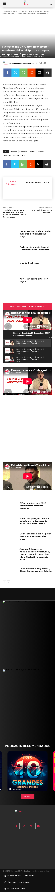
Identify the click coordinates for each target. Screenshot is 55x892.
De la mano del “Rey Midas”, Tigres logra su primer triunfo (36, 569)
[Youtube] (38, 826)
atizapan (13, 152)
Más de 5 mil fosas (30, 263)
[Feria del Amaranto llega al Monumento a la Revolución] (10, 251)
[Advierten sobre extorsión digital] (10, 282)
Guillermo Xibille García (22, 63)
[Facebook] (7, 73)
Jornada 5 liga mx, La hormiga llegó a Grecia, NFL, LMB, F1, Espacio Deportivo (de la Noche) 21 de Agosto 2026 (35, 554)
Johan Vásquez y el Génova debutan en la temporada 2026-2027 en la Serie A (34, 521)
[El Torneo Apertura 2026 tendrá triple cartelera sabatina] (10, 507)
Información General (26, 11)
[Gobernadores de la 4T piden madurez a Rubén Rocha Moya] (10, 235)
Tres (23, 155)
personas (7, 155)
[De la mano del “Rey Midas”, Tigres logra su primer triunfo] (10, 572)
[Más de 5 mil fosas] (10, 267)
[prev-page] (4, 582)
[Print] (48, 73)
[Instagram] (24, 826)
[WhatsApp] (23, 73)
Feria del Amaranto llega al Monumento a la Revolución (35, 248)
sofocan (16, 155)
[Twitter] (15, 73)
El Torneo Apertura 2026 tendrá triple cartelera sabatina (33, 506)
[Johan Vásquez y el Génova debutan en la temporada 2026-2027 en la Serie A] (10, 522)
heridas (32, 152)
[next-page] (8, 582)
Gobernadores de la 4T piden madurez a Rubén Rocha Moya (35, 234)
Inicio (5, 11)
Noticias (12, 11)
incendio (41, 152)
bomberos (23, 152)
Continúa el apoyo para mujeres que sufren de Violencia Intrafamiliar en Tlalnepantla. (14, 213)
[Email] (40, 73)
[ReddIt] (32, 73)
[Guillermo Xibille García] (6, 63)
